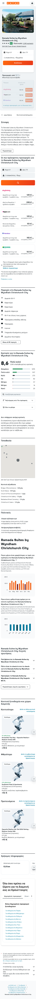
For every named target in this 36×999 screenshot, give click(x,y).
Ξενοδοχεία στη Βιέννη (13, 919)
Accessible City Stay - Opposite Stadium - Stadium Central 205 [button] (16, 738)
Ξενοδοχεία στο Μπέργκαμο (15, 913)
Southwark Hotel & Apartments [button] (12, 784)
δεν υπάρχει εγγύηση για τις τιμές (12, 961)
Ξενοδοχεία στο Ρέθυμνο (14, 916)
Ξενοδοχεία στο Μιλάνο (13, 939)
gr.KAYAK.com (12, 985)
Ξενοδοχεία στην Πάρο (13, 930)
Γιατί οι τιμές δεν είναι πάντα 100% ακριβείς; (16, 975)
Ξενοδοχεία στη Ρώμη (13, 933)
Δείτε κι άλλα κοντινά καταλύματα (27, 710)
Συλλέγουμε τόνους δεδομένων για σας (16, 971)
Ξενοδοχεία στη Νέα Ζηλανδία (17, 989)
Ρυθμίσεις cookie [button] (6, 279)
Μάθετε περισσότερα (10, 268)
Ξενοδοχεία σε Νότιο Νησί (16, 990)
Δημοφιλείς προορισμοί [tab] (12, 896)
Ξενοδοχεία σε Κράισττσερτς (16, 992)
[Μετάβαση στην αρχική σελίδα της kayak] (13, 3)
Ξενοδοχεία (21, 985)
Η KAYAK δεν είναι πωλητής (13, 967)
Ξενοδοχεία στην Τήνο (13, 925)
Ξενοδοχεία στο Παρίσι (13, 911)
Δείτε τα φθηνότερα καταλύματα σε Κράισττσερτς (28, 756)
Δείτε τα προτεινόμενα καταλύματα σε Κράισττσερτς (27, 803)
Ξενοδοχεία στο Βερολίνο (14, 928)
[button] (3, 3)
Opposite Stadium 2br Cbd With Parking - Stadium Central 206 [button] (15, 830)
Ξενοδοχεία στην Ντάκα (14, 922)
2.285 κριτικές (28, 43)
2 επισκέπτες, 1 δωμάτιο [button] (13, 58)
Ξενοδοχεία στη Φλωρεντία (15, 936)
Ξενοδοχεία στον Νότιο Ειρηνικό (17, 987)
